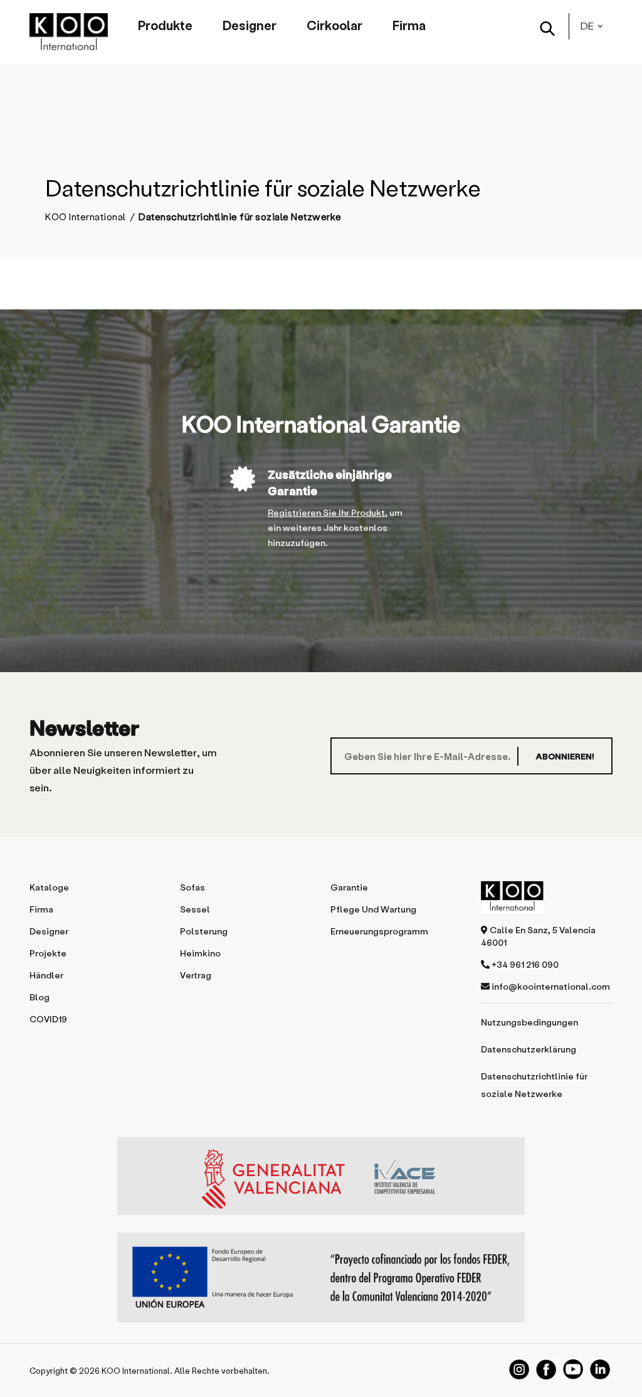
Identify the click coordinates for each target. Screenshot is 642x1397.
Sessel (195, 909)
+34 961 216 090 (524, 964)
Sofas (192, 887)
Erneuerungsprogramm (379, 931)
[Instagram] (519, 1369)
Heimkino (200, 953)
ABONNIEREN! (564, 756)
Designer (249, 25)
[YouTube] (573, 1369)
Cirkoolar (334, 25)
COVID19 (48, 1019)
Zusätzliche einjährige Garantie (330, 482)
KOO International (85, 217)
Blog (39, 997)
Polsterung (204, 931)
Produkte (165, 25)
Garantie (349, 887)
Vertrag (195, 975)
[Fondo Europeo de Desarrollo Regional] (321, 1277)
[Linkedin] (600, 1369)
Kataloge (49, 887)
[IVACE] (321, 1182)
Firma (409, 25)
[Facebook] (546, 1369)
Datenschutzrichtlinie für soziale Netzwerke (534, 1085)
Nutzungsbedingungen (529, 1022)
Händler (46, 975)
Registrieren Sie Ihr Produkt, (327, 512)
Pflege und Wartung (373, 909)
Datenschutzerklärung (528, 1049)
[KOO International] (68, 32)
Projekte (47, 953)
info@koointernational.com (550, 986)
